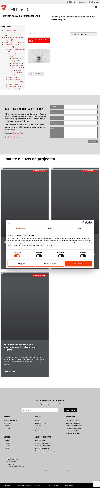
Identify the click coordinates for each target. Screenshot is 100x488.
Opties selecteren (35, 74)
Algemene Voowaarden (24, 485)
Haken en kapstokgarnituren (13, 33)
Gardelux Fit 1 (13, 89)
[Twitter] (86, 484)
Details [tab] (50, 228)
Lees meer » (9, 371)
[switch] (39, 255)
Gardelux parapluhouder (16, 49)
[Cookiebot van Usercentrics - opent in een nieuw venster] (83, 222)
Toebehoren (16, 75)
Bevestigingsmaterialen (12, 37)
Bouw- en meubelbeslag (12, 42)
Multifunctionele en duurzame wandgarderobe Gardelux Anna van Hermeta (20, 347)
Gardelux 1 (11, 77)
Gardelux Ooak (89, 17)
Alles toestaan (78, 264)
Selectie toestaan (50, 264)
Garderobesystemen (58, 17)
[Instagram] (83, 484)
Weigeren (21, 264)
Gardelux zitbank (14, 82)
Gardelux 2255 (17, 63)
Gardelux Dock (13, 84)
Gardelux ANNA (13, 79)
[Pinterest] (89, 487)
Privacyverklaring (53, 485)
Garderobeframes (14, 86)
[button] (95, 6)
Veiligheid (7, 40)
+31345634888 (17, 133)
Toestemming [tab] (20, 228)
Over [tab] (79, 228)
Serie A (10, 47)
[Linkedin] (92, 484)
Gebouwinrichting (10, 30)
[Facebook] (89, 484)
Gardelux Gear (17, 65)
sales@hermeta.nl (16, 137)
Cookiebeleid (69, 485)
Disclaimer (37, 485)
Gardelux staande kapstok (75, 17)
